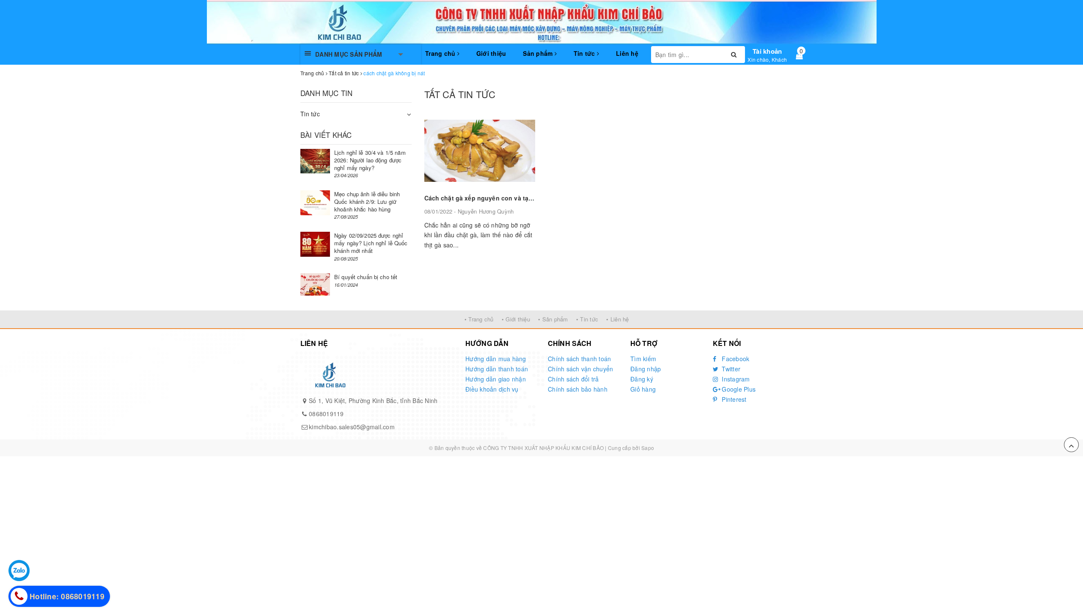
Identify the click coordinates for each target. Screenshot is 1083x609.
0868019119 (326, 413)
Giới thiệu (491, 53)
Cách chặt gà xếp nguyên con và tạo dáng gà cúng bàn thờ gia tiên (524, 198)
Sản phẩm (538, 53)
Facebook (734, 358)
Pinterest (733, 399)
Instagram (735, 379)
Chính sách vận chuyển (580, 369)
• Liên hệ (617, 319)
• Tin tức (587, 319)
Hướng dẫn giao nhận (495, 379)
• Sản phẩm (553, 319)
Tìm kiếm (643, 358)
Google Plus (738, 389)
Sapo (647, 447)
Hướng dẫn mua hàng (495, 358)
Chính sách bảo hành (577, 389)
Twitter (730, 369)
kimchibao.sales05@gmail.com (352, 426)
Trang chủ (441, 53)
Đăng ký (641, 379)
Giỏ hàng (643, 389)
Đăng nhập (645, 369)
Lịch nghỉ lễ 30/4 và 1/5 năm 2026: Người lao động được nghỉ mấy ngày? (370, 160)
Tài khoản (767, 51)
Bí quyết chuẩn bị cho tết (365, 277)
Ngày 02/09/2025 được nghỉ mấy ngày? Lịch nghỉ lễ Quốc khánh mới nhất (371, 243)
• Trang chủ (479, 319)
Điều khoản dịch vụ (492, 389)
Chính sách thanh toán (579, 358)
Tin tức (585, 53)
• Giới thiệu (516, 319)
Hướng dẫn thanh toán (496, 369)
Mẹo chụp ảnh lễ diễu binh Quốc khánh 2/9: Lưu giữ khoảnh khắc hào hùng (367, 201)
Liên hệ (627, 53)
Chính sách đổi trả (573, 379)
